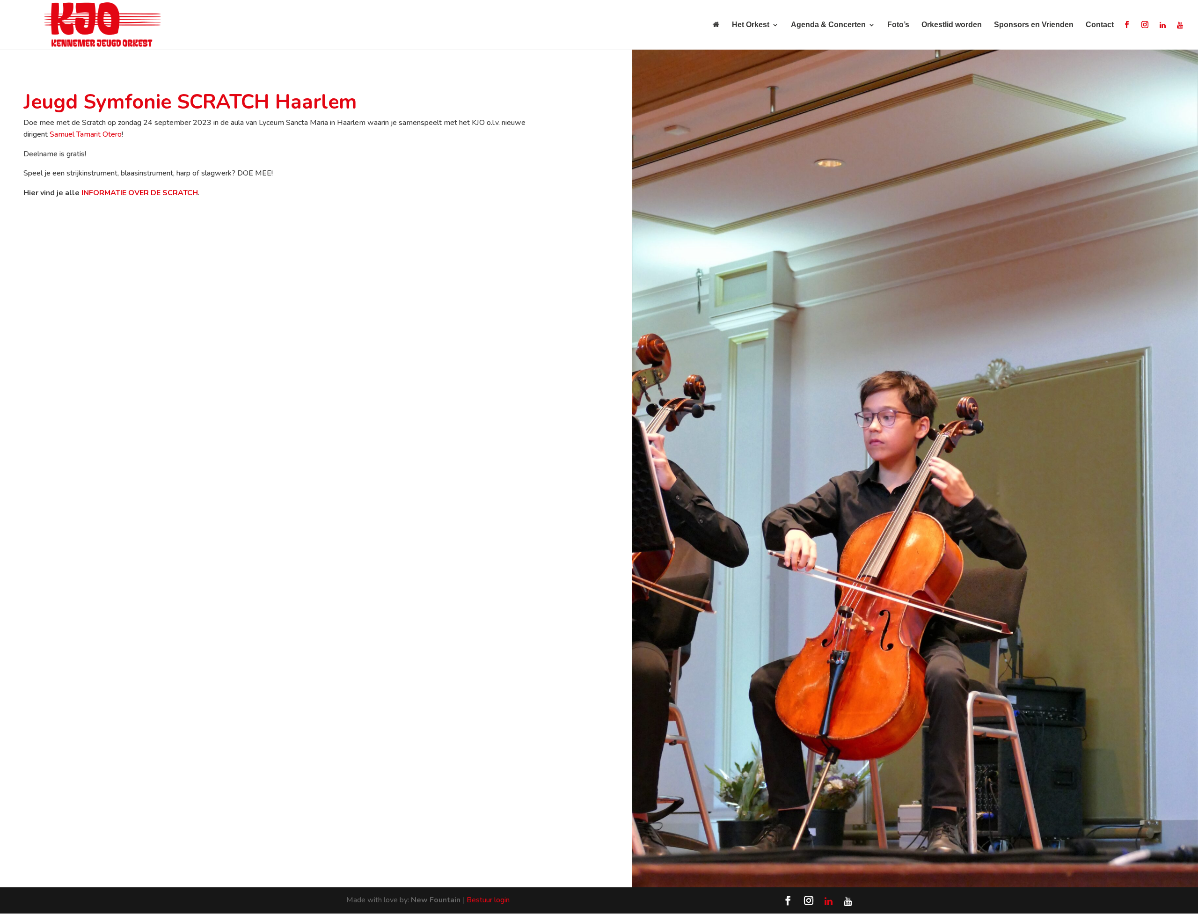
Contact (1100, 25)
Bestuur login (488, 900)
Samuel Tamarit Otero (86, 134)
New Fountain (435, 900)
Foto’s (898, 25)
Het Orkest (750, 25)
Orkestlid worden (951, 25)
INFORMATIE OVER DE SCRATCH (139, 193)
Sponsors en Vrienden (1034, 25)
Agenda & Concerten (828, 25)
